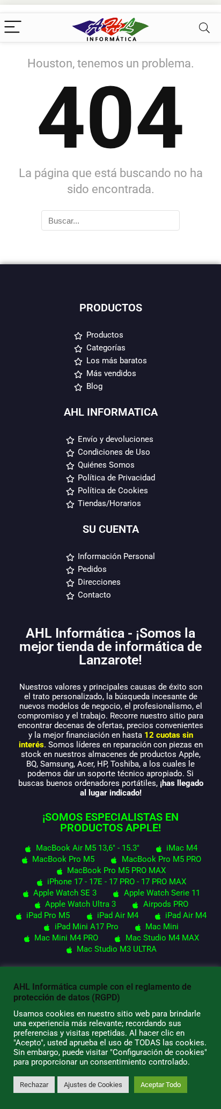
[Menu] (13, 27)
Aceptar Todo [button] (161, 1085)
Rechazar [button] (34, 1085)
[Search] (204, 27)
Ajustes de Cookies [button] (93, 1085)
